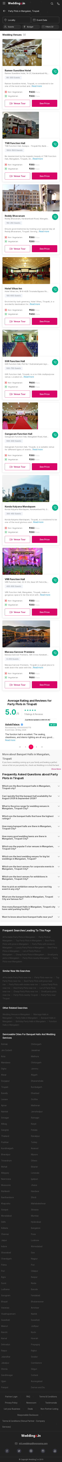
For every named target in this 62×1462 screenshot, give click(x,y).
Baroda (34, 1289)
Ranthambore (7, 1197)
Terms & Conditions (48, 1396)
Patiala (34, 1130)
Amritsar (35, 1308)
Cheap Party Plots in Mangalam (30, 954)
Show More (56, 769)
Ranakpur (35, 1136)
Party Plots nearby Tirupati (26, 995)
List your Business (12, 1409)
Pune (33, 1234)
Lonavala (35, 1173)
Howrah (34, 1338)
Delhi (3, 1222)
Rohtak (4, 1044)
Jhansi (34, 1185)
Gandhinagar (7, 1375)
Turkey (34, 1142)
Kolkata (4, 1228)
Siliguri (34, 1369)
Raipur (4, 1350)
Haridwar (35, 1191)
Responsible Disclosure (27, 1415)
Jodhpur (35, 1326)
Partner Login (11, 1396)
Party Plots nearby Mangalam (36, 958)
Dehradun (5, 1344)
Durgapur (5, 1081)
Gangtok (5, 1130)
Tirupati (4, 1087)
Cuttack (34, 1375)
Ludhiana (5, 1289)
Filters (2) (49, 27)
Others (34, 1160)
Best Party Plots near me (25, 988)
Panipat (4, 1387)
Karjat (33, 1124)
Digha (3, 1069)
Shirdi (33, 1197)
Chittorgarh (36, 1044)
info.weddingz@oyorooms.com (33, 1443)
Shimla (4, 1369)
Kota (3, 1056)
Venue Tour (20, 103)
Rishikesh (5, 1191)
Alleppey (5, 1173)
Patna (4, 1265)
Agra (3, 1277)
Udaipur (34, 1271)
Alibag (4, 1124)
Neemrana (6, 1179)
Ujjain (3, 1381)
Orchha (34, 1099)
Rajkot (34, 1350)
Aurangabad (36, 1381)
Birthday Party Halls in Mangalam (31, 1021)
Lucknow (35, 1240)
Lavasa (4, 1099)
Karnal (4, 1338)
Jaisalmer (35, 1050)
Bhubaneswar (37, 1301)
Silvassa (34, 1210)
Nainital (4, 1111)
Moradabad (6, 1216)
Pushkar (5, 1142)
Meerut (4, 1326)
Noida (33, 1283)
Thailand (5, 1136)
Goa (33, 1252)
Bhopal (4, 1301)
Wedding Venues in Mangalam (16, 1014)
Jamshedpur (37, 1111)
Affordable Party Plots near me (17, 977)
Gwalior (34, 1357)
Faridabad (35, 1295)
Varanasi (5, 1308)
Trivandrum (6, 1160)
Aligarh (34, 1075)
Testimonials (51, 1403)
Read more (37, 86)
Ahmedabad (36, 1246)
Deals (30, 1409)
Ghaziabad (6, 1252)
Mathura (35, 1056)
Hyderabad (36, 1222)
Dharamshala (37, 1081)
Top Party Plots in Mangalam (29, 940)
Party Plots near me (43, 977)
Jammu (34, 1069)
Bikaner (34, 1167)
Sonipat (4, 1210)
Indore (4, 1246)
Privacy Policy (11, 1403)
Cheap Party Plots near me (26, 991)
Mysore (34, 1154)
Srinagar (5, 1118)
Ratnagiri (35, 1118)
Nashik (34, 1314)
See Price (45, 103)
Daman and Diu (38, 1387)
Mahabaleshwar (38, 1203)
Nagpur (34, 1259)
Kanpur (34, 1277)
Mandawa (5, 1062)
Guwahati (5, 1320)
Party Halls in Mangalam (27, 1018)
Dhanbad (35, 1093)
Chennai (5, 1234)
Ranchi (4, 1332)
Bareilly (4, 1093)
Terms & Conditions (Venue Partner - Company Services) (23, 1424)
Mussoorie (6, 1185)
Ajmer (4, 1105)
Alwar (3, 1075)
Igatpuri (34, 1179)
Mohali (4, 1167)
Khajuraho (5, 1203)
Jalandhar (5, 1357)
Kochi (33, 1332)
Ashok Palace (12, 724)
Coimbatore (36, 1363)
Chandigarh (6, 1259)
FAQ (28, 1396)
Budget (30, 27)
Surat (3, 1283)
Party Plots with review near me (23, 984)
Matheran (35, 1105)
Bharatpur (5, 1154)
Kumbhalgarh (7, 1148)
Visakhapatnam (8, 1314)
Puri (33, 1265)
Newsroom (31, 1403)
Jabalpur (5, 1363)
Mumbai (34, 1216)
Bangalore (35, 1228)
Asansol (34, 1148)
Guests (11, 27)
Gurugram (5, 1295)
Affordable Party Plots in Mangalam (19, 937)
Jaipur (4, 1240)
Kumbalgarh (36, 1087)
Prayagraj (35, 1344)
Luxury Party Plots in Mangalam (30, 947)
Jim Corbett (6, 1050)
